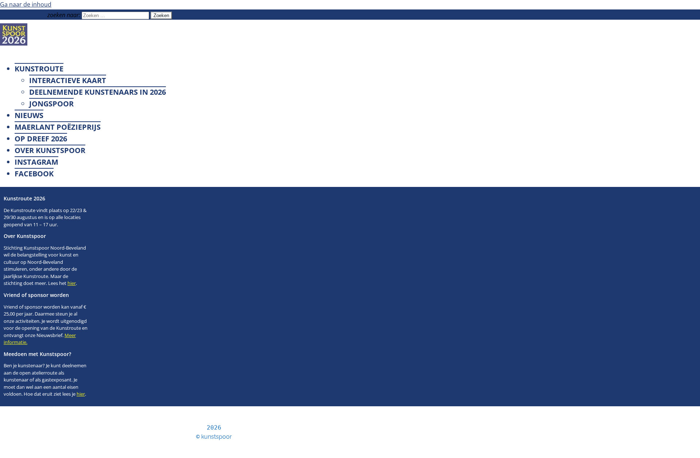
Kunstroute (39, 69)
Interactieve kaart (67, 80)
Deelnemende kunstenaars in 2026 (97, 92)
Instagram (36, 162)
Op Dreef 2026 (41, 139)
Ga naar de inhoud (25, 4)
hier (71, 283)
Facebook (34, 174)
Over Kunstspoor (50, 150)
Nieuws (29, 115)
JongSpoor (51, 104)
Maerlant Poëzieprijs (58, 127)
